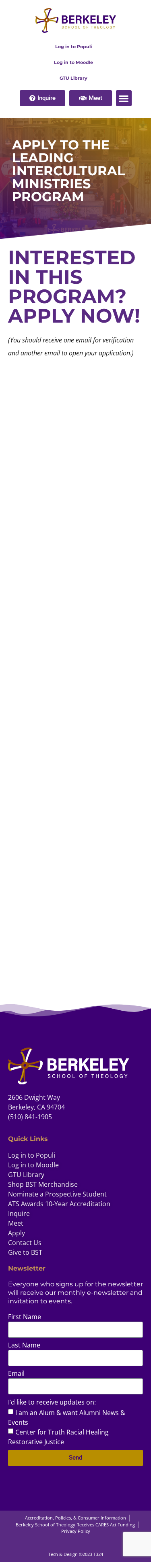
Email (16, 1374)
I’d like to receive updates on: (52, 1403)
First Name (24, 1317)
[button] (124, 98)
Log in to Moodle (73, 62)
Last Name (24, 1345)
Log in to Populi (73, 46)
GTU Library (73, 78)
